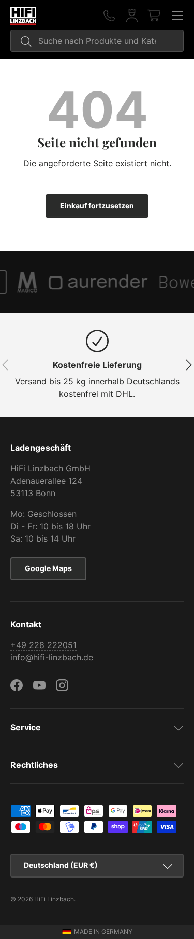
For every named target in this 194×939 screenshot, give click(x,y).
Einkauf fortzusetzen (97, 205)
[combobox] (97, 41)
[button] (154, 15)
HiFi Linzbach (54, 899)
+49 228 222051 (43, 645)
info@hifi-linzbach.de (51, 657)
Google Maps (48, 568)
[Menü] (177, 15)
